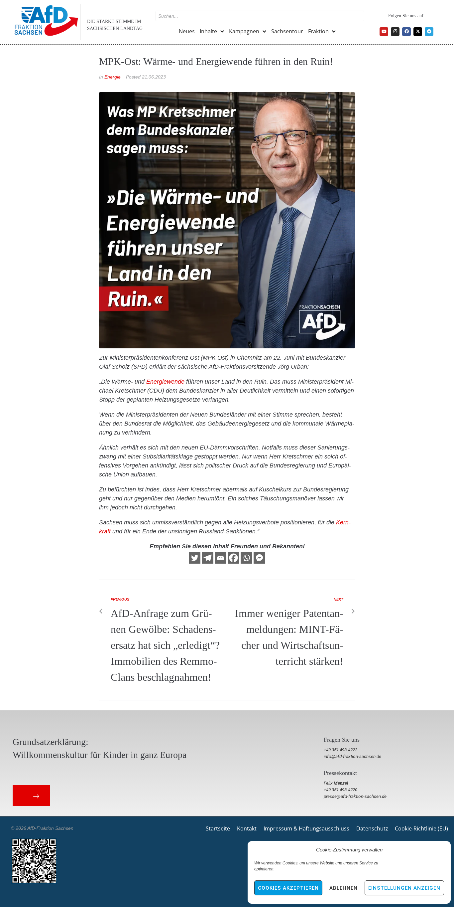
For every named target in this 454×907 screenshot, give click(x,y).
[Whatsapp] (246, 558)
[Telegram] (429, 31)
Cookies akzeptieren (288, 888)
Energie (112, 77)
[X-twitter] (417, 31)
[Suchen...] (260, 16)
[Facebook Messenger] (259, 558)
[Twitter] (194, 558)
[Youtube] (384, 31)
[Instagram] (395, 31)
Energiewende (165, 381)
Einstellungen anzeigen (404, 888)
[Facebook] (406, 31)
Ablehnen (343, 888)
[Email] (220, 558)
